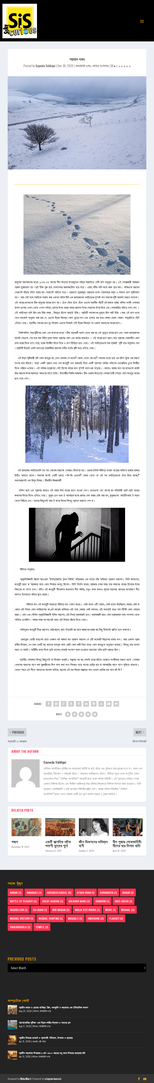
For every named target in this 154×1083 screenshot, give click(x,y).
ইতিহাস (36, 1011)
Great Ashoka (52, 901)
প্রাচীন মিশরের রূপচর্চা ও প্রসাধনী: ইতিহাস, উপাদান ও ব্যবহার (46, 1038)
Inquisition (18, 910)
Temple (42, 927)
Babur (128, 892)
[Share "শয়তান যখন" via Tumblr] (71, 704)
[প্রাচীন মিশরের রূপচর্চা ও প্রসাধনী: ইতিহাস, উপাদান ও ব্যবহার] (12, 1040)
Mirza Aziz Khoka (87, 910)
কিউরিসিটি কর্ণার (83, 66)
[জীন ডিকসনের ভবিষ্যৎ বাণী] (94, 827)
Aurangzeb (108, 892)
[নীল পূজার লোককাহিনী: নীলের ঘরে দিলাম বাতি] (128, 827)
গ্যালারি (35, 1041)
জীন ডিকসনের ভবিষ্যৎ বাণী (93, 843)
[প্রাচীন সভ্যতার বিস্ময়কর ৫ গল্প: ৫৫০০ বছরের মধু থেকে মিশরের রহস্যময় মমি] (12, 1055)
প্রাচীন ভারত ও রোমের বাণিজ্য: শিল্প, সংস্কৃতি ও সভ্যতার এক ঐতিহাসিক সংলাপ (53, 1007)
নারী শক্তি (42, 1041)
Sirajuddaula (20, 927)
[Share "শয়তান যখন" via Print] (116, 704)
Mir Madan (60, 910)
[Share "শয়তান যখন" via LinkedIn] (86, 704)
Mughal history (21, 918)
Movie (110, 910)
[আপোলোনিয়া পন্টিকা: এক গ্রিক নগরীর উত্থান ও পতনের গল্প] (12, 1025)
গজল (14, 841)
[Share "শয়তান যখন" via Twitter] (56, 704)
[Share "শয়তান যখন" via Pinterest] (78, 704)
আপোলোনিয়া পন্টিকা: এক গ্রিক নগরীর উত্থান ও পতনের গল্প (44, 1022)
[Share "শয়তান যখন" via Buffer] (93, 704)
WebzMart (25, 1079)
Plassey (116, 918)
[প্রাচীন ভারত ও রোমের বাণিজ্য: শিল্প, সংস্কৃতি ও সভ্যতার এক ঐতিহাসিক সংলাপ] (12, 1009)
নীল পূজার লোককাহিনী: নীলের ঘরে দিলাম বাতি (127, 843)
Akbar (15, 892)
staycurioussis (53, 1079)
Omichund (96, 918)
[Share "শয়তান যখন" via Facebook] (48, 704)
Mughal (127, 910)
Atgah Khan (85, 892)
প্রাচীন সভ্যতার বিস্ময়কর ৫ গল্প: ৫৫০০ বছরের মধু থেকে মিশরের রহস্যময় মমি (52, 1053)
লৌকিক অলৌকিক (100, 66)
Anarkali (34, 892)
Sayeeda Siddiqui (45, 66)
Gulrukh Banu (79, 901)
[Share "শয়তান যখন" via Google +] (63, 704)
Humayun (102, 901)
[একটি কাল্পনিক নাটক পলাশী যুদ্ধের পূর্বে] (60, 827)
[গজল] (26, 827)
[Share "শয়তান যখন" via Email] (108, 704)
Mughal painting (51, 918)
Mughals (75, 918)
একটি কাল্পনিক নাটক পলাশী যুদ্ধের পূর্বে (58, 843)
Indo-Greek (123, 901)
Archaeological (59, 892)
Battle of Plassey (23, 901)
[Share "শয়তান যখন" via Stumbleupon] (101, 704)
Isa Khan (40, 910)
